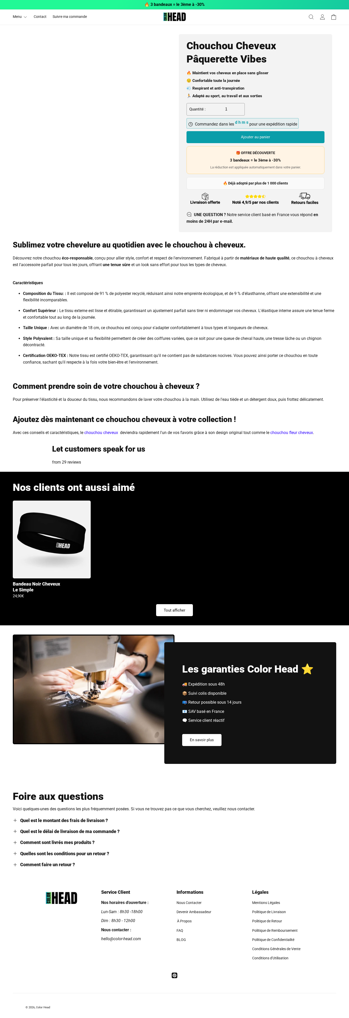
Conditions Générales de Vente (276, 949)
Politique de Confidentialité (273, 940)
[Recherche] (311, 17)
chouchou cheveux (101, 432)
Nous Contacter (189, 903)
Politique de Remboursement (275, 930)
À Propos (184, 921)
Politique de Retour (267, 921)
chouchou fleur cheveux (291, 432)
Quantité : (197, 109)
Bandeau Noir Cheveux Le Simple (36, 586)
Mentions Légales (266, 903)
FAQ (180, 930)
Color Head (43, 1007)
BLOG (181, 940)
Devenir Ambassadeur (194, 912)
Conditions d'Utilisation (270, 958)
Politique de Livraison (269, 912)
